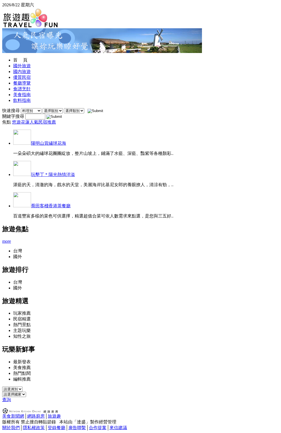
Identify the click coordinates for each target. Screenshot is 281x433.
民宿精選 (22, 319)
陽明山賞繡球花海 (48, 143)
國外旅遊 (22, 65)
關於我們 (11, 427)
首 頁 (20, 60)
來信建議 (118, 427)
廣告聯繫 (77, 427)
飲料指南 (22, 100)
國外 (17, 256)
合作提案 (97, 427)
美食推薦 (22, 367)
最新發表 (22, 361)
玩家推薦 (22, 313)
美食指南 (22, 94)
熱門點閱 (22, 373)
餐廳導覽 (22, 83)
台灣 (17, 250)
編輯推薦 (22, 379)
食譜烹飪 (22, 88)
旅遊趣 (54, 416)
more (6, 241)
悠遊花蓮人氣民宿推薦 (34, 122)
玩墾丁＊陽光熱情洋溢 (53, 174)
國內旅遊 (22, 71)
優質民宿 (22, 77)
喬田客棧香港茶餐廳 (51, 205)
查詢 (6, 399)
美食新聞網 (13, 416)
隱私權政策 (34, 427)
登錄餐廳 (56, 427)
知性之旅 (22, 336)
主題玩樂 (22, 330)
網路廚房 (36, 416)
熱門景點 (22, 324)
